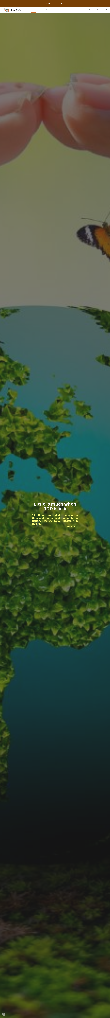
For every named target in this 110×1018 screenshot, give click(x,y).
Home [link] (33, 10)
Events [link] (73, 10)
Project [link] (92, 10)
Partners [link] (82, 10)
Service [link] (58, 10)
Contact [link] (100, 10)
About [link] (41, 10)
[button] (107, 10)
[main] (55, 506)
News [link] (66, 10)
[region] (55, 3)
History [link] (49, 10)
